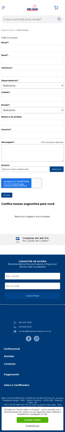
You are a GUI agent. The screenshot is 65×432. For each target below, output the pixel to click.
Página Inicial (7, 30)
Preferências (32, 425)
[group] (32, 239)
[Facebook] (28, 340)
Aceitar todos (32, 420)
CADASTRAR (32, 295)
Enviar (7, 195)
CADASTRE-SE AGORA (32, 261)
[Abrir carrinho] (58, 8)
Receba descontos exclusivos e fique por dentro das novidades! (32, 265)
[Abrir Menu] (3, 8)
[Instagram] (36, 340)
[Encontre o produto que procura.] (59, 19)
